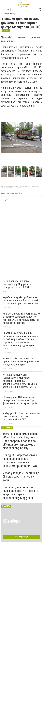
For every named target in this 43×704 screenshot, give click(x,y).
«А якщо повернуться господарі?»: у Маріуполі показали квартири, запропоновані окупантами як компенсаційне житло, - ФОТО (20, 380)
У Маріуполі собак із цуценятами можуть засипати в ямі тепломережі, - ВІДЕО (21, 416)
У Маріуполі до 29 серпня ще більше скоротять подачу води (21, 476)
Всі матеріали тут (21, 537)
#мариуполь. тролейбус (9, 193)
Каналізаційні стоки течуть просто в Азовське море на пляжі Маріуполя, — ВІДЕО (21, 361)
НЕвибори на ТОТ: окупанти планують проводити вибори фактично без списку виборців (20, 400)
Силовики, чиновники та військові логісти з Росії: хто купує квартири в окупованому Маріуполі (20, 492)
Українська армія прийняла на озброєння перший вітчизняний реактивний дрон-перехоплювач (21, 300)
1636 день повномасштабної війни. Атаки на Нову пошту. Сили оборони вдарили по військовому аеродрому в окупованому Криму (21, 441)
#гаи (20, 193)
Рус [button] (8, 10)
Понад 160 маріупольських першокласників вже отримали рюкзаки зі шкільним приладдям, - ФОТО (21, 460)
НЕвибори (12, 521)
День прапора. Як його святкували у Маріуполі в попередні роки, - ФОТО (17, 284)
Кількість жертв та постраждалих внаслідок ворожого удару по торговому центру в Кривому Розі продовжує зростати (21, 318)
